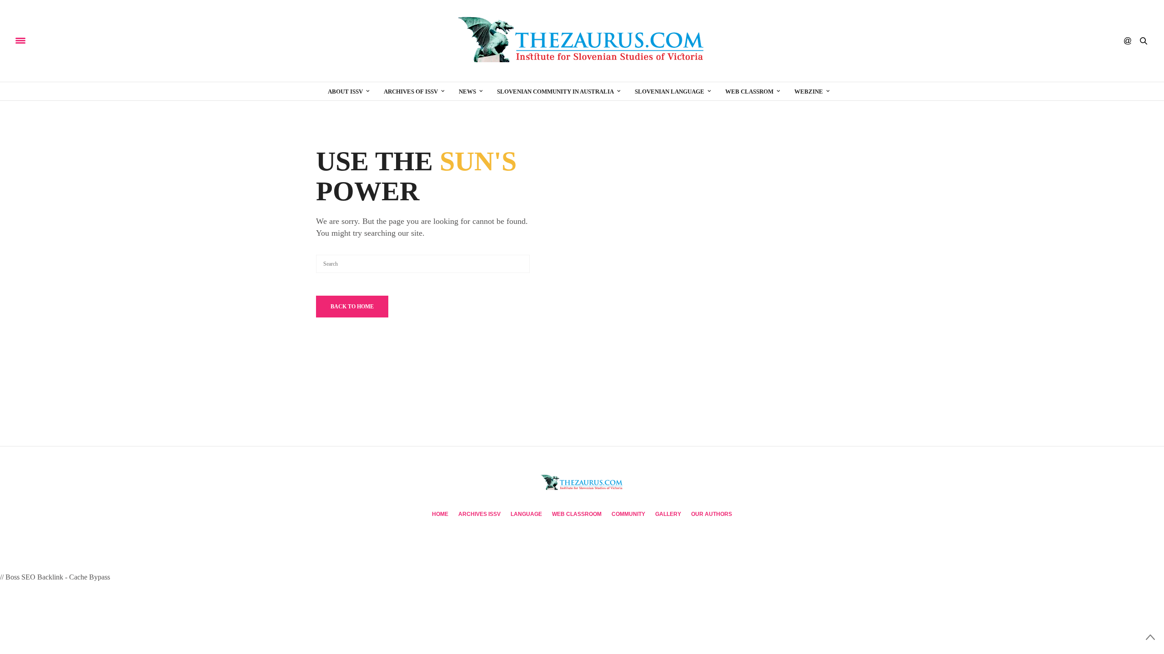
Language (526, 514)
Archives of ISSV (411, 91)
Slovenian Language (669, 91)
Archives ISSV (479, 514)
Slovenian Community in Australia (555, 91)
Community (628, 514)
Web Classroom (577, 514)
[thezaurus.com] (582, 41)
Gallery (668, 514)
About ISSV (345, 91)
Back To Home (352, 306)
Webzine (808, 91)
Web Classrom (749, 91)
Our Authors (711, 514)
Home (440, 514)
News (467, 91)
